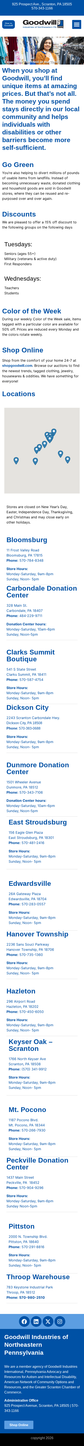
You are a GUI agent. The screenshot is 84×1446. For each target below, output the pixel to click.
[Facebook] (24, 1321)
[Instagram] (59, 1321)
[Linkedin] (36, 1321)
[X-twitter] (48, 1321)
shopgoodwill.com (17, 365)
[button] (76, 24)
